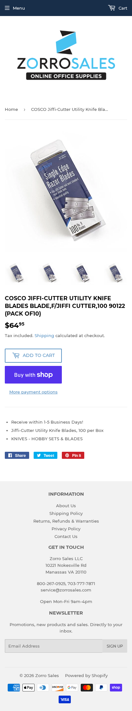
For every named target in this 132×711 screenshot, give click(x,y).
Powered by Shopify (86, 675)
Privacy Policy (66, 528)
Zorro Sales (47, 675)
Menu (19, 8)
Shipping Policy (66, 513)
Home (11, 109)
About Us (66, 505)
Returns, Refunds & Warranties (66, 521)
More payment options (33, 391)
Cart (122, 8)
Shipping (44, 335)
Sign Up (115, 646)
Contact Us (66, 536)
